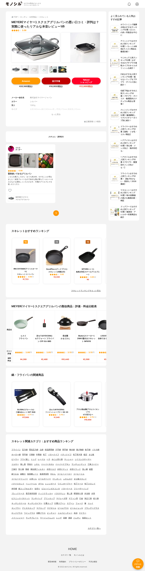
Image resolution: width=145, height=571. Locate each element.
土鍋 (41, 450)
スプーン (70, 503)
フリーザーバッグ (81, 489)
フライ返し (24, 459)
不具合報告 (93, 562)
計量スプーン (59, 503)
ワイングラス (29, 513)
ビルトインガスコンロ (50, 489)
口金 (81, 498)
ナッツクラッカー (45, 493)
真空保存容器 (31, 493)
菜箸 (65, 518)
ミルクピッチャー (65, 513)
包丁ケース (78, 484)
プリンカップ (49, 498)
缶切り (37, 489)
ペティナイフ (66, 454)
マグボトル (51, 508)
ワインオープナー (65, 484)
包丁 (45, 454)
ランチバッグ (36, 498)
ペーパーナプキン (62, 464)
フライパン (16, 450)
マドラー (82, 513)
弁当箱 (87, 493)
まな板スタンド (80, 479)
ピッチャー (51, 513)
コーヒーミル (78, 474)
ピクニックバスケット (20, 498)
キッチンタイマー (35, 503)
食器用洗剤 (44, 474)
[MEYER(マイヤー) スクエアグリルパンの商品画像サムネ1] (15, 69)
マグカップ (41, 508)
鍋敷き (23, 474)
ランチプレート (32, 518)
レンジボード (50, 484)
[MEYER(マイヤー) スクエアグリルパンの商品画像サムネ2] (25, 69)
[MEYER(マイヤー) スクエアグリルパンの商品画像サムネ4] (44, 69)
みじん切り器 (57, 459)
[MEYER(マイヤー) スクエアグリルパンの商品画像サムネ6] (62, 69)
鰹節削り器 (78, 493)
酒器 (70, 518)
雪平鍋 (25, 454)
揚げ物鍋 (80, 450)
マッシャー (68, 459)
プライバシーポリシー (77, 562)
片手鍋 (58, 450)
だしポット (57, 479)
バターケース (66, 489)
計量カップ (48, 503)
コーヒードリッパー (19, 479)
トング (33, 459)
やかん (53, 474)
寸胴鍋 (32, 454)
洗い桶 (85, 469)
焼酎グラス (41, 513)
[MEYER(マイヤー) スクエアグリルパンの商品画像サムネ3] (34, 69)
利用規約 (62, 562)
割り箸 (21, 469)
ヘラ (48, 459)
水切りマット (62, 469)
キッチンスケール (18, 503)
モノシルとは (79, 555)
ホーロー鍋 (16, 454)
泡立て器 (88, 498)
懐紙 (27, 469)
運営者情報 (52, 562)
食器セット (86, 518)
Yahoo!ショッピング (86, 81)
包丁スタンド (89, 484)
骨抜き (30, 464)
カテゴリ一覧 (66, 555)
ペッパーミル (31, 484)
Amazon (26, 81)
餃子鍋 (87, 450)
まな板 (91, 454)
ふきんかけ (67, 479)
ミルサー (15, 464)
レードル (41, 459)
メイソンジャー (17, 518)
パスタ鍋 (95, 450)
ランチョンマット (79, 464)
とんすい (77, 518)
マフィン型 (73, 498)
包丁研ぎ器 (77, 454)
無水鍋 (72, 450)
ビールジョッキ (76, 508)
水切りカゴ (51, 469)
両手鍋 (65, 450)
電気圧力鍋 (33, 450)
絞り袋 (96, 498)
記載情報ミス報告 (93, 122)
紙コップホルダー (25, 489)
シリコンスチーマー (83, 459)
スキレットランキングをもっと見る (86, 291)
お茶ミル (33, 479)
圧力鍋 (25, 450)
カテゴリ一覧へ (94, 528)
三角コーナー (93, 464)
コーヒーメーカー (64, 474)
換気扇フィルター (37, 469)
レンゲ (59, 518)
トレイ (90, 503)
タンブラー (16, 508)
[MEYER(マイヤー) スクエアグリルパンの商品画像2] (85, 47)
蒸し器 (69, 493)
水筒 (93, 493)
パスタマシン (59, 493)
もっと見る (56, 114)
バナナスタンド (17, 484)
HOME (72, 549)
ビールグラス (63, 508)
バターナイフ (53, 454)
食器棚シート (32, 474)
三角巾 (14, 469)
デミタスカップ (28, 508)
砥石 (85, 454)
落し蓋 (23, 464)
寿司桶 (14, 489)
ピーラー (15, 459)
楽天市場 (56, 81)
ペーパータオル (47, 464)
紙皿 (91, 469)
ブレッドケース (17, 493)
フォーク (79, 503)
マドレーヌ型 (61, 498)
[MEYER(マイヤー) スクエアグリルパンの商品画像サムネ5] (53, 69)
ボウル (41, 484)
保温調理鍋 (49, 450)
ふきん (37, 464)
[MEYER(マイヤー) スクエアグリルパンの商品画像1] (35, 47)
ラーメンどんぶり (47, 518)
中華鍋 (38, 454)
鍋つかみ (15, 474)
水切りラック (75, 469)
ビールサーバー (44, 479)
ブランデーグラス (91, 508)
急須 (75, 513)
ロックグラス (17, 513)
